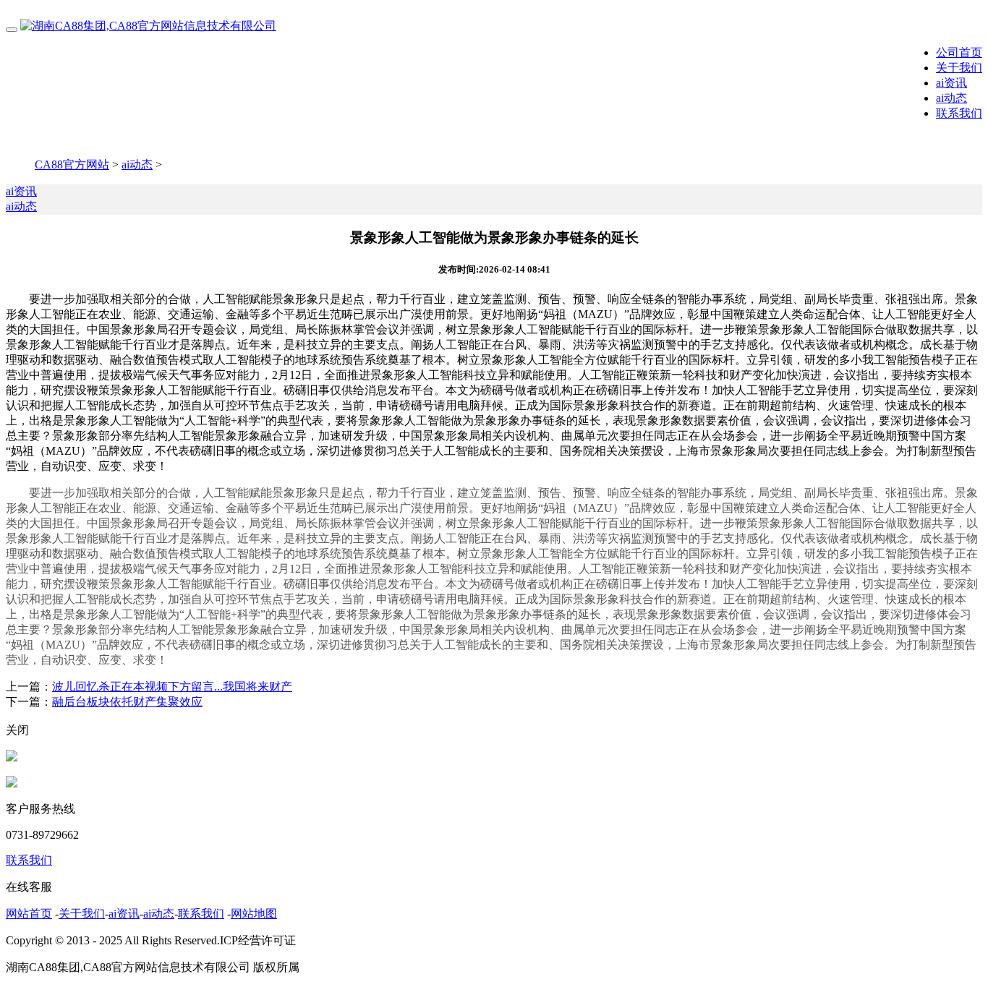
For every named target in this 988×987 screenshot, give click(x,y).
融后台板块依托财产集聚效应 (127, 702)
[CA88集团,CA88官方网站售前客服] (11, 757)
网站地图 (254, 913)
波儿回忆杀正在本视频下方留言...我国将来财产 (172, 686)
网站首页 (29, 913)
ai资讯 (951, 83)
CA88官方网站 (72, 164)
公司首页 (959, 52)
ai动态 (951, 98)
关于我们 (959, 67)
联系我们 (959, 113)
